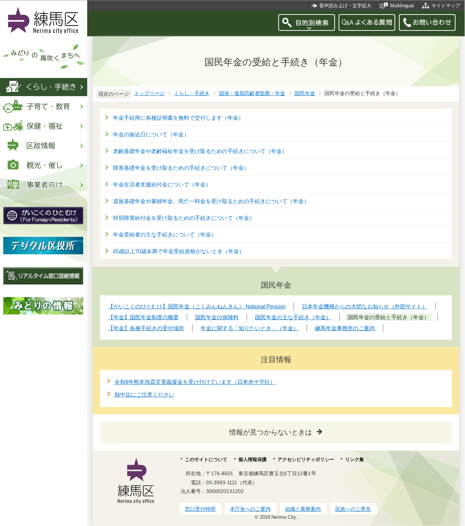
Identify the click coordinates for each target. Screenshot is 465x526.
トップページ (149, 93)
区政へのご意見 (353, 509)
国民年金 (305, 93)
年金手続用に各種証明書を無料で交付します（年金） (178, 118)
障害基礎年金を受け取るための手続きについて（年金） (181, 168)
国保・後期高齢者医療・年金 (252, 93)
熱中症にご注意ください (144, 394)
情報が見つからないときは (270, 432)
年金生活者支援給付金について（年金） (162, 184)
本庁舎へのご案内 (250, 509)
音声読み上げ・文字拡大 (345, 5)
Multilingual (402, 5)
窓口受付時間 (200, 509)
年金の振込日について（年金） (151, 134)
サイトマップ (446, 5)
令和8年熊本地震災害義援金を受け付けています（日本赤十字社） (194, 382)
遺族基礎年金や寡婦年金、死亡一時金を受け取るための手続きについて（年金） (211, 201)
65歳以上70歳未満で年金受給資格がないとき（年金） (178, 251)
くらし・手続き (192, 93)
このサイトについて (206, 459)
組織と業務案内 (303, 509)
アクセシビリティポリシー (306, 459)
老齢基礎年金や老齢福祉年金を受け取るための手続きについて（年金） (200, 151)
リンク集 (354, 459)
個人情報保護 (252, 459)
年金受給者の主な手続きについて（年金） (165, 234)
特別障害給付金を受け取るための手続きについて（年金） (184, 218)
